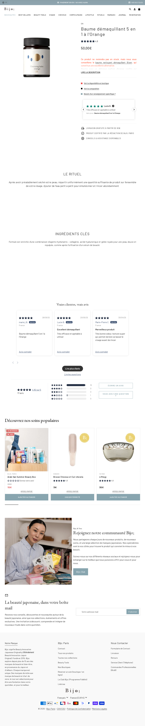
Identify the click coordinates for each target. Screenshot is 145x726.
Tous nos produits (65, 653)
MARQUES (111, 15)
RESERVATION (135, 15)
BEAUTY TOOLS (40, 15)
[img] (26, 318)
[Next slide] (17, 362)
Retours (114, 658)
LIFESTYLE (89, 15)
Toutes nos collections (67, 658)
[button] (109, 109)
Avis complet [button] (25, 351)
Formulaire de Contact (120, 648)
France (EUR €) (79, 697)
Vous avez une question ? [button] (116, 395)
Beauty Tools (63, 662)
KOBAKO (56, 474)
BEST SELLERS (25, 15)
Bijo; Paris (12, 474)
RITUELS (100, 15)
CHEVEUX (62, 15)
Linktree (61, 684)
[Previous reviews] (83, 109)
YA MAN (102, 474)
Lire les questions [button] (72, 374)
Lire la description (90, 72)
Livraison (115, 653)
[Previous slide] (13, 362)
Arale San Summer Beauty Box (22, 477)
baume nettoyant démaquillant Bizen (113, 62)
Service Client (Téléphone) (122, 662)
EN (82, 24)
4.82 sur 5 (36, 389)
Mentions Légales (99, 708)
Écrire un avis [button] (116, 385)
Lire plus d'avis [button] (72, 368)
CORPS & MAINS (76, 15)
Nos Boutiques (64, 667)
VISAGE (52, 15)
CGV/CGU (61, 708)
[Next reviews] (134, 109)
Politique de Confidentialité (78, 708)
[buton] (63, 697)
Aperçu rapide (27, 491)
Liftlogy (102, 477)
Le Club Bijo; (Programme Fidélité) (72, 679)
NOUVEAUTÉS (9, 15)
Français (63, 697)
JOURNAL (122, 15)
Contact (61, 648)
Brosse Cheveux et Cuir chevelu (68, 477)
